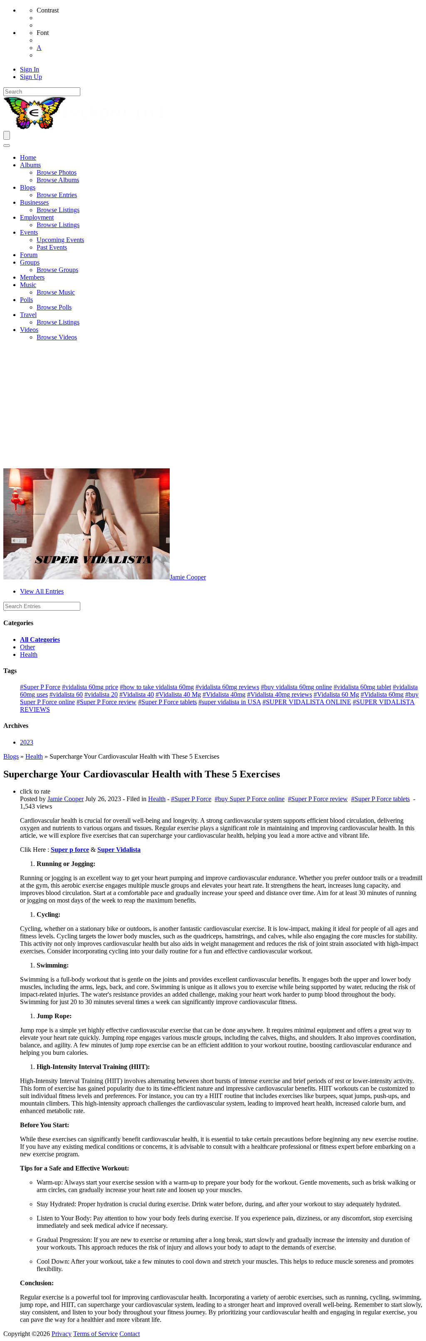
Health (28, 654)
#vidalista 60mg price (90, 686)
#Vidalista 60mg (382, 694)
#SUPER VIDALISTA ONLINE (307, 701)
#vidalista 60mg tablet (362, 686)
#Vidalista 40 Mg (178, 694)
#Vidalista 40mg (224, 694)
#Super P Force (40, 686)
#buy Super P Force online (250, 798)
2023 (26, 742)
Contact (129, 1333)
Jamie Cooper (188, 577)
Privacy (62, 1333)
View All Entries (42, 591)
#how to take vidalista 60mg (157, 686)
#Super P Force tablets (167, 701)
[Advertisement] (213, 406)
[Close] (6, 145)
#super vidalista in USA (229, 701)
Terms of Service (95, 1333)
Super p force (70, 849)
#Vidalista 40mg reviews (279, 694)
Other (27, 647)
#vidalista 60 (66, 694)
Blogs (11, 756)
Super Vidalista (119, 849)
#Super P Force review (106, 701)
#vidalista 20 (101, 694)
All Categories (40, 639)
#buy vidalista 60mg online (296, 686)
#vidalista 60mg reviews (227, 686)
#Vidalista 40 (136, 694)
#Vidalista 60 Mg (336, 694)
